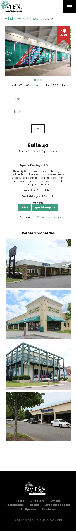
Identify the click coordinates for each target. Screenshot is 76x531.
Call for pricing (23, 217)
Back (10, 18)
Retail (34, 505)
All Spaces (28, 509)
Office (24, 207)
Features (49, 509)
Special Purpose (44, 207)
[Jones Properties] (11, 9)
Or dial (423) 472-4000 (50, 217)
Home (21, 18)
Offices (34, 18)
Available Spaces (57, 505)
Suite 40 (37, 145)
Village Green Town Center (48, 519)
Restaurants (15, 505)
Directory (37, 500)
